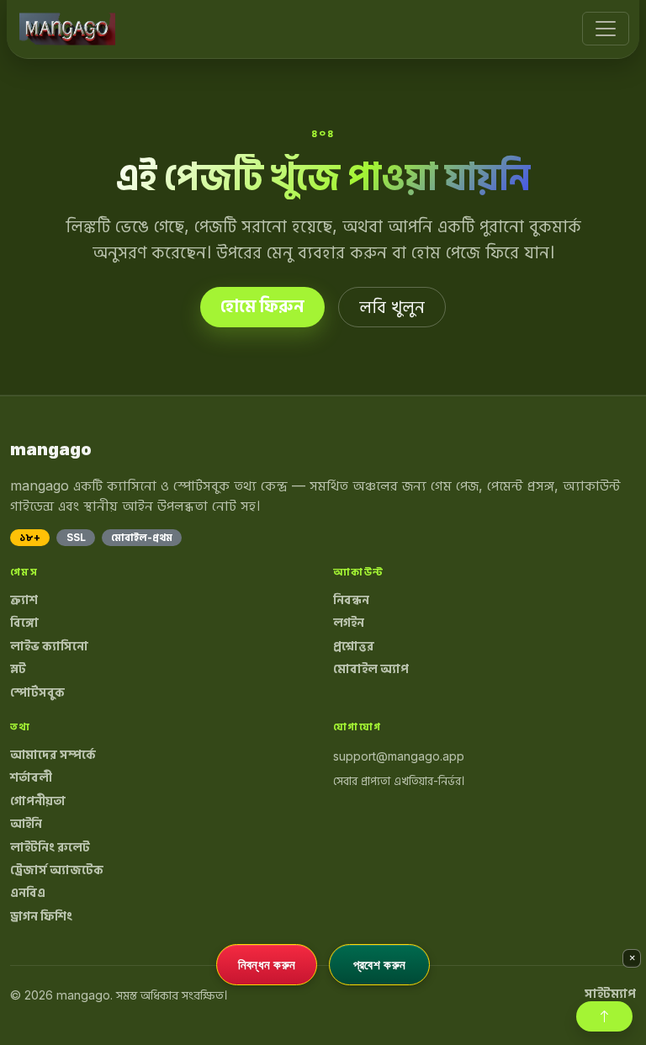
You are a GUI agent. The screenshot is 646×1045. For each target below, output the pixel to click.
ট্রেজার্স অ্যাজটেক (56, 870)
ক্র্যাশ (24, 599)
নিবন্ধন (351, 599)
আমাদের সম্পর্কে (53, 754)
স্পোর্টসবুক (37, 692)
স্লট (18, 668)
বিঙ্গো (24, 622)
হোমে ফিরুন (262, 306)
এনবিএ (27, 892)
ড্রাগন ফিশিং (41, 916)
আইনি (26, 823)
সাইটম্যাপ (610, 993)
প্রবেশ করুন (379, 964)
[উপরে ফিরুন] (604, 1016)
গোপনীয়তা (38, 801)
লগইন (348, 622)
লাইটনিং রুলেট (50, 847)
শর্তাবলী (31, 777)
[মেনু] (605, 28)
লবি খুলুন (392, 307)
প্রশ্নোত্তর (353, 646)
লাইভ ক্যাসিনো (49, 646)
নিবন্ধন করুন (267, 964)
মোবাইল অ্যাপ (371, 668)
